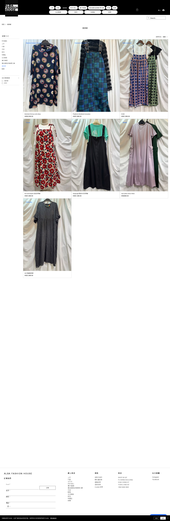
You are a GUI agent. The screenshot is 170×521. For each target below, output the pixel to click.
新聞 (69, 500)
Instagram (155, 477)
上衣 (69, 477)
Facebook (155, 479)
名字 (8, 491)
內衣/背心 (71, 483)
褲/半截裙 (71, 486)
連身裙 (70, 481)
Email (8, 484)
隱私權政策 (98, 479)
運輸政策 (98, 482)
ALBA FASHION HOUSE (18, 473)
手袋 (69, 490)
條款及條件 (98, 477)
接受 (163, 518)
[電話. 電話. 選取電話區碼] (9, 506)
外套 (69, 479)
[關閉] (168, 518)
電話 (8, 503)
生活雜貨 (71, 494)
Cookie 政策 (99, 487)
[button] (137, 10)
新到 (69, 496)
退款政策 (98, 484)
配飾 (69, 492)
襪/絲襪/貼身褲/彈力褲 (75, 488)
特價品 (70, 498)
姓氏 (8, 497)
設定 (156, 518)
